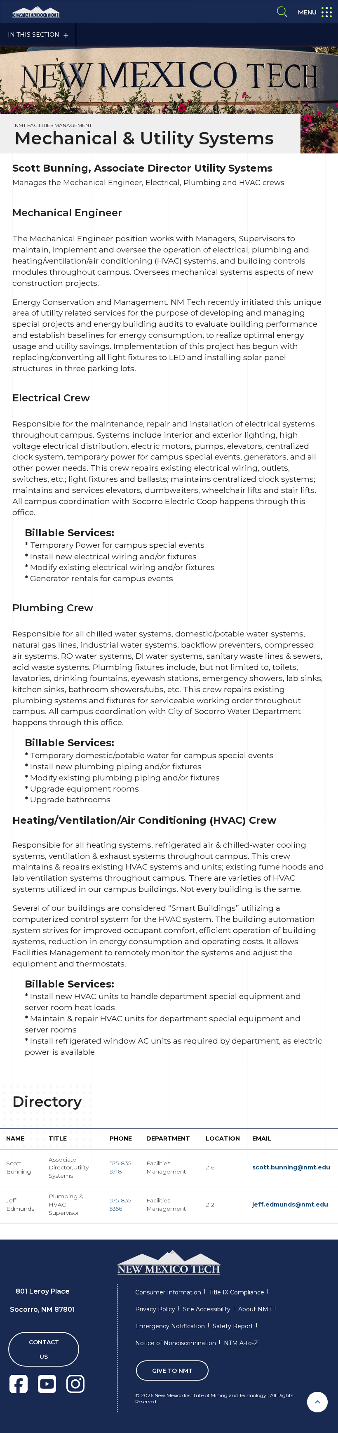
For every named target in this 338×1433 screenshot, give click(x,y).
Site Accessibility (206, 1309)
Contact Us (44, 1349)
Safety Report (233, 1326)
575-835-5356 (121, 1204)
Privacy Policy (155, 1309)
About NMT (255, 1309)
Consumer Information (168, 1292)
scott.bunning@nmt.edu (292, 1167)
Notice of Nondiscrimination (175, 1343)
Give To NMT (172, 1370)
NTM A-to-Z (241, 1343)
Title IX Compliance (236, 1292)
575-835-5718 (121, 1167)
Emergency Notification (170, 1326)
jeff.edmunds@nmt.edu (290, 1204)
